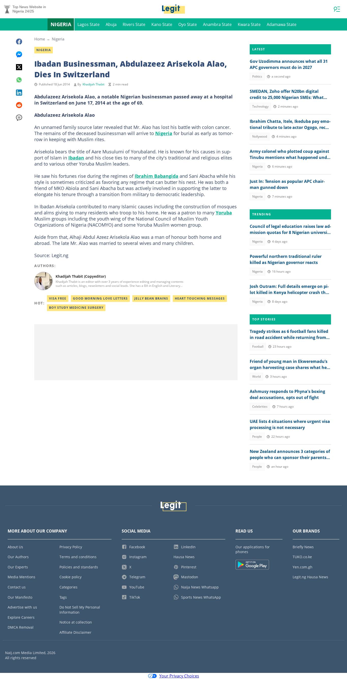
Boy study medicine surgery (76, 307)
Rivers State (134, 24)
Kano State (161, 24)
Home (39, 38)
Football (257, 346)
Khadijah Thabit (93, 84)
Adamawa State (281, 24)
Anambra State (217, 24)
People (257, 436)
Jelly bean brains (151, 298)
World (256, 376)
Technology (260, 106)
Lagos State (88, 24)
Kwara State (249, 24)
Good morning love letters (100, 298)
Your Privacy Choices (179, 676)
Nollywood (259, 136)
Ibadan (76, 158)
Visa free (57, 298)
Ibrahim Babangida (156, 176)
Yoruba (224, 213)
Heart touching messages (200, 298)
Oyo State (187, 24)
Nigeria (61, 24)
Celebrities (259, 406)
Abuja (111, 24)
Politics (257, 76)
